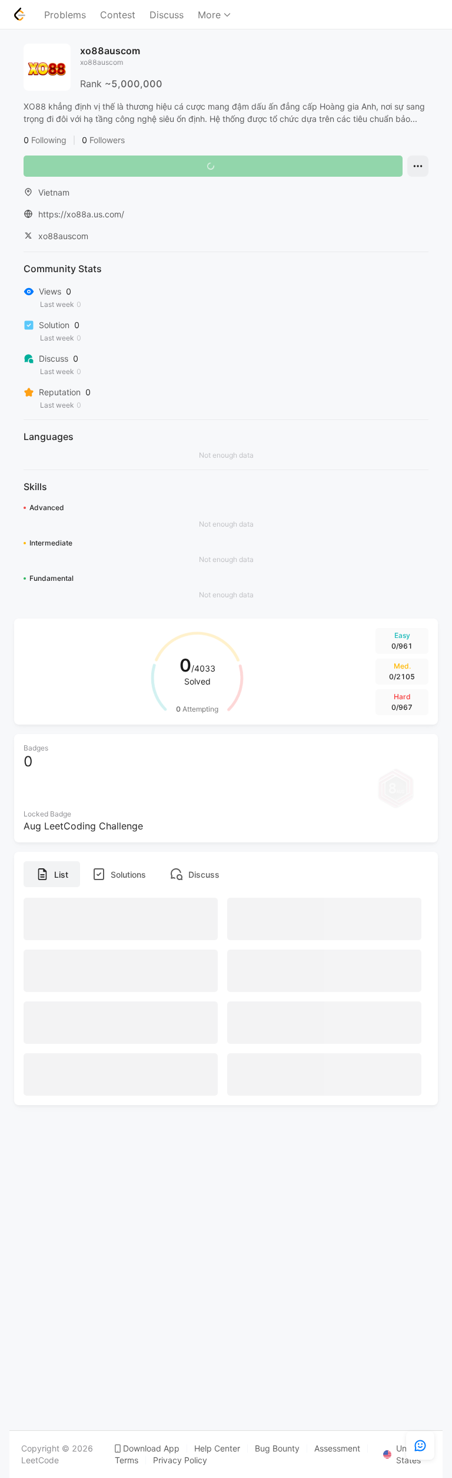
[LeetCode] (19, 14)
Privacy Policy (180, 1460)
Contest (117, 15)
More (209, 15)
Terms (126, 1460)
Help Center (217, 1448)
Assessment (337, 1448)
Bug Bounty (277, 1448)
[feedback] (420, 1445)
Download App (151, 1448)
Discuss (166, 15)
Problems (65, 15)
